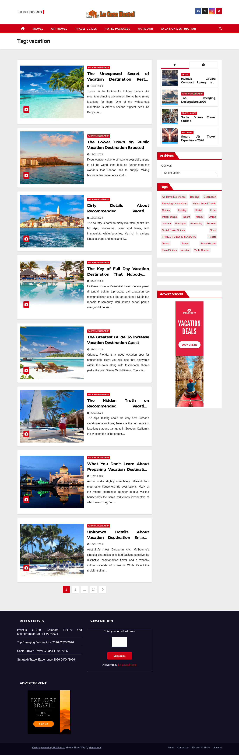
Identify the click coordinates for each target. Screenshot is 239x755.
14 (93, 589)
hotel (213, 210)
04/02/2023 (96, 281)
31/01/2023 (96, 349)
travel (185, 243)
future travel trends (204, 203)
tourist (165, 243)
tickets (212, 236)
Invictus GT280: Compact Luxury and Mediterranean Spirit (198, 82)
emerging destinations (174, 203)
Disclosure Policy (201, 747)
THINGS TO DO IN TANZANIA (179, 236)
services (211, 223)
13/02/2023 (96, 218)
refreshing (196, 223)
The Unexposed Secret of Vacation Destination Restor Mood (118, 79)
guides (166, 210)
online (212, 216)
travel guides (208, 243)
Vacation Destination (178, 28)
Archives (166, 165)
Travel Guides (86, 28)
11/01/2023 (96, 476)
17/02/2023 (96, 154)
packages (180, 223)
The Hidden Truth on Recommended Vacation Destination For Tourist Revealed (118, 406)
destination (210, 196)
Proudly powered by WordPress (48, 747)
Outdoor (145, 28)
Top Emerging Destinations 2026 (198, 99)
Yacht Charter (201, 250)
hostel (198, 210)
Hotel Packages (117, 28)
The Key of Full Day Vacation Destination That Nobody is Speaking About (118, 274)
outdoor (166, 223)
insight (186, 216)
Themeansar (95, 747)
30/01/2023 (96, 413)
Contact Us (183, 747)
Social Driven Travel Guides (35, 650)
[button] (220, 28)
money (199, 216)
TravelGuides (169, 250)
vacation (185, 250)
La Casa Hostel (127, 664)
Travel (37, 28)
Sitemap (217, 747)
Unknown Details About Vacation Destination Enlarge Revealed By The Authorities (118, 538)
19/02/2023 (96, 86)
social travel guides (173, 230)
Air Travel (59, 28)
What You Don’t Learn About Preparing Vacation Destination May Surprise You (118, 469)
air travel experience (174, 196)
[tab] (175, 65)
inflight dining (169, 216)
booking (194, 196)
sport (213, 230)
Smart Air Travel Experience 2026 (198, 138)
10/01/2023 (96, 544)
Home (171, 747)
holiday (182, 210)
